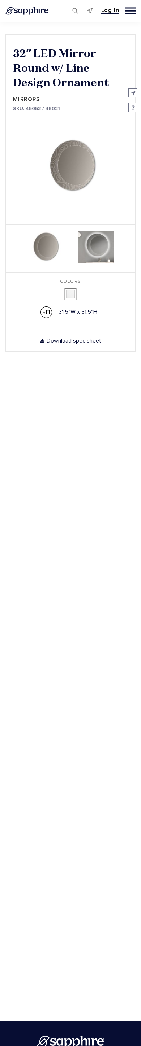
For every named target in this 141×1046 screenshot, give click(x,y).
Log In (110, 10)
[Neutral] (70, 294)
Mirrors (26, 99)
